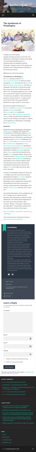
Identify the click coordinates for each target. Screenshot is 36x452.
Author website (12, 274)
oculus (12, 83)
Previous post (9, 293)
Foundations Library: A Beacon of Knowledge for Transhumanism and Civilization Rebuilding (16, 406)
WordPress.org (7, 442)
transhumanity (10, 288)
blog (7, 284)
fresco (7, 79)
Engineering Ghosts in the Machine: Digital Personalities (18, 423)
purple (20, 150)
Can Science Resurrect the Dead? (16, 382)
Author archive (8, 274)
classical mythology (25, 148)
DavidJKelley (6, 385)
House (9, 287)
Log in (4, 434)
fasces (10, 167)
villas (14, 112)
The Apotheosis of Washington (12, 24)
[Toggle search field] (33, 15)
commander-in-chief (23, 141)
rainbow (9, 152)
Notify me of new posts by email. (14, 362)
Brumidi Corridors (11, 123)
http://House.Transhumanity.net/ (13, 219)
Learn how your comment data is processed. (17, 372)
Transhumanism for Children (20, 385)
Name (5, 335)
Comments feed (7, 440)
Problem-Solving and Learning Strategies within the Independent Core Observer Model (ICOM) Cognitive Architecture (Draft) (17, 418)
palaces (7, 112)
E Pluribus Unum (13, 187)
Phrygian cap (19, 158)
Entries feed (6, 437)
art (6, 287)
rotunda (28, 83)
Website (5, 350)
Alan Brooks (6, 387)
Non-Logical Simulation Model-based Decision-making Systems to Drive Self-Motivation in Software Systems (18, 413)
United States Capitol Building (14, 85)
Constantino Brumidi (13, 81)
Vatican (8, 108)
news (10, 284)
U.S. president (10, 141)
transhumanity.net (18, 5)
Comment (6, 310)
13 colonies (21, 177)
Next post (8, 296)
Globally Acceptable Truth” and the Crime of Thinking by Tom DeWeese (18, 388)
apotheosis (17, 139)
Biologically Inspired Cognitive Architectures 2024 (16, 410)
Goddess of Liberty (19, 156)
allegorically (19, 146)
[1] (20, 102)
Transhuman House (22, 287)
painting (14, 287)
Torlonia (9, 114)
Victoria (11, 154)
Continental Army (11, 143)
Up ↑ (33, 449)
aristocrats (11, 110)
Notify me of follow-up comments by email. (17, 359)
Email (5, 342)
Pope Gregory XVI (19, 108)
